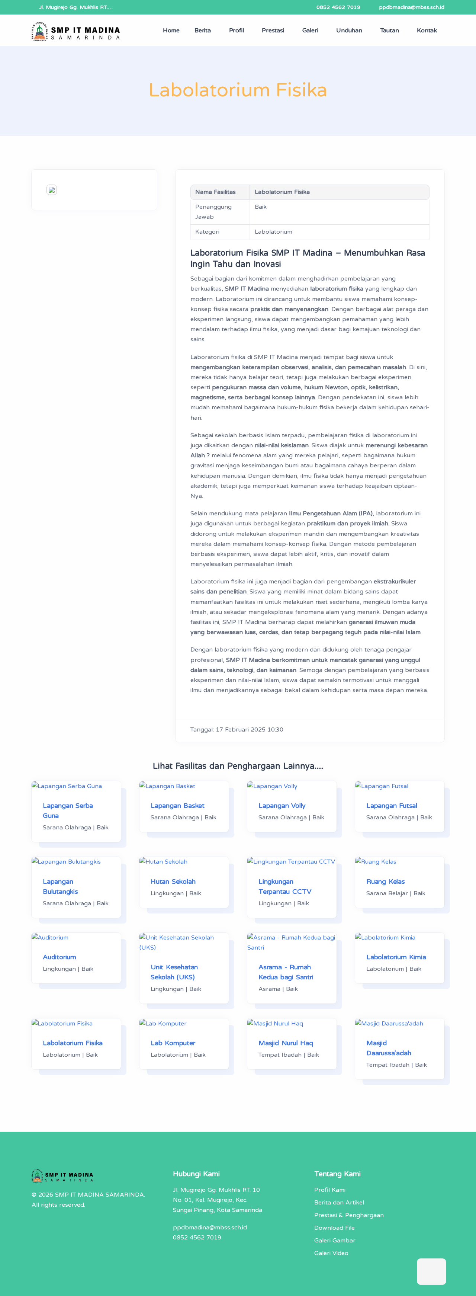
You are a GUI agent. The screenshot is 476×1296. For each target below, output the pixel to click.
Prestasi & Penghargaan (349, 1215)
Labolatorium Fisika (73, 1043)
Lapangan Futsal (391, 805)
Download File (334, 1228)
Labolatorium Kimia (396, 957)
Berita (202, 30)
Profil (236, 30)
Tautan (389, 30)
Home (171, 30)
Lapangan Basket (178, 805)
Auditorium (59, 957)
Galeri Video (331, 1253)
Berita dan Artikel (339, 1202)
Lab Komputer (173, 1043)
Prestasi (273, 30)
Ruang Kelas (385, 881)
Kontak (427, 30)
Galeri (310, 30)
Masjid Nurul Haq (285, 1043)
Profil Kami (329, 1190)
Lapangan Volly (282, 805)
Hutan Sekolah (173, 881)
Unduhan (349, 30)
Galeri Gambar (335, 1240)
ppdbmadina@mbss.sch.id (411, 7)
